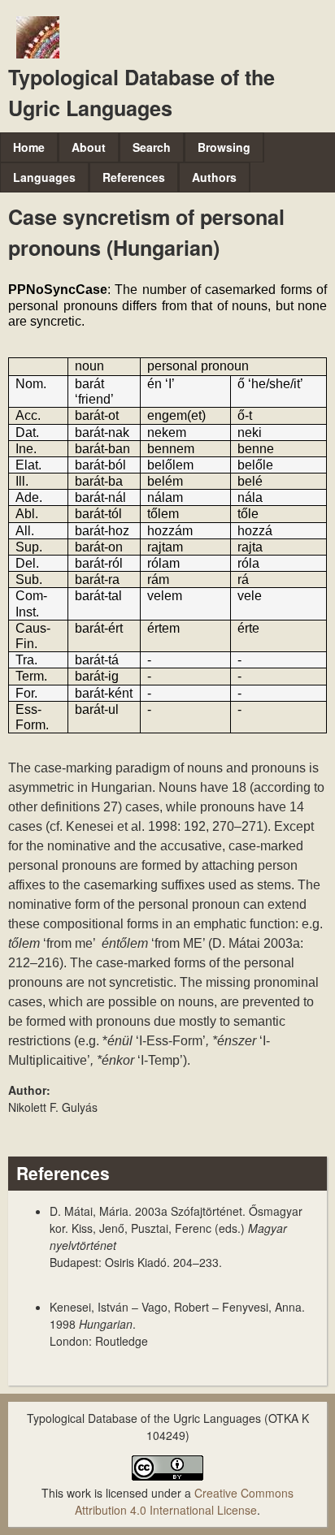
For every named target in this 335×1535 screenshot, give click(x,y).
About (89, 147)
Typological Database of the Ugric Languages (141, 93)
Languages (44, 177)
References (133, 177)
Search (152, 147)
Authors (214, 177)
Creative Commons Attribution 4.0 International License (184, 1501)
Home (29, 147)
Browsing (224, 147)
